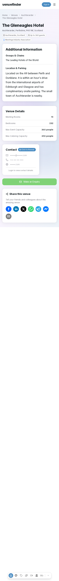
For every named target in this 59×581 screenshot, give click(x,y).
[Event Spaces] (36, 575)
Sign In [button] (46, 4)
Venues (14, 15)
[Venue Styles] (16, 575)
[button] (20, 159)
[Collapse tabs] (48, 575)
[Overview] (11, 575)
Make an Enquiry (31, 181)
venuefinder (11, 4)
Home (5, 15)
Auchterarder (27, 15)
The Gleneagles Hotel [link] (12, 18)
